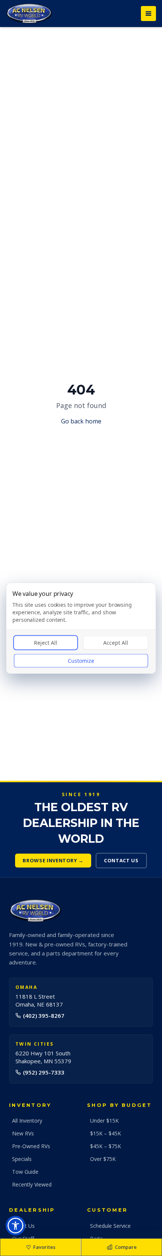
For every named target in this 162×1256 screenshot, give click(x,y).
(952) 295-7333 (43, 1072)
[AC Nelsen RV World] (29, 13)
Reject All (45, 642)
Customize (81, 660)
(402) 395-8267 (43, 1015)
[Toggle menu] (148, 13)
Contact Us (121, 860)
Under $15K (104, 1120)
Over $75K (103, 1158)
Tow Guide (25, 1171)
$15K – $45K (105, 1133)
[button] (15, 1225)
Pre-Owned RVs (31, 1146)
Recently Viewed (32, 1184)
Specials (22, 1158)
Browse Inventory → (53, 860)
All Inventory (27, 1120)
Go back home (81, 421)
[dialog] (81, 628)
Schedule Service (110, 1225)
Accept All (115, 642)
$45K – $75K (105, 1146)
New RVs (23, 1133)
